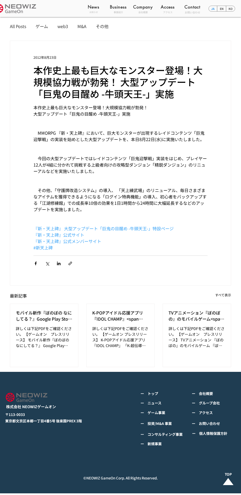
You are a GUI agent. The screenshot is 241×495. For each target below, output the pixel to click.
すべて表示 (223, 295)
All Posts (18, 26)
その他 (102, 26)
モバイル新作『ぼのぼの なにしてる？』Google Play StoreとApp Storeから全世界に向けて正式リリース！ (44, 316)
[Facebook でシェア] (35, 263)
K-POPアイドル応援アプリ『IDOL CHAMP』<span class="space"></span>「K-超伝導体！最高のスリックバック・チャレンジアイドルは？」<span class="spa (119, 316)
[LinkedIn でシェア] (58, 263)
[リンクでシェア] (70, 263)
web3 (62, 26)
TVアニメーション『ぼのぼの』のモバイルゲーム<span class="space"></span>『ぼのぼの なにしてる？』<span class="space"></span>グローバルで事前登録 (196, 316)
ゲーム (42, 26)
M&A (81, 26)
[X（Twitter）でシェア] (47, 263)
